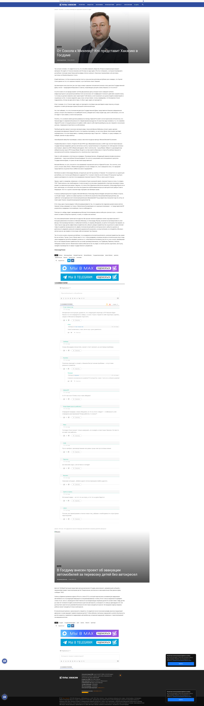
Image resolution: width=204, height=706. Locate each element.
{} (81, 298)
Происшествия (109, 4)
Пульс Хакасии (65, 698)
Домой (56, 9)
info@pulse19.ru (100, 687)
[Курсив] (64, 298)
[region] (183, 696)
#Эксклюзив (128, 4)
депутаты (116, 255)
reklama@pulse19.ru (97, 691)
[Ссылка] (79, 298)
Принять (181, 699)
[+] (83, 298)
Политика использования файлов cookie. (181, 696)
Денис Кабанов (108, 255)
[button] (143, 5)
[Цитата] (75, 298)
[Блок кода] (77, 298)
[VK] (72, 260)
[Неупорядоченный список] (72, 298)
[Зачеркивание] (68, 298)
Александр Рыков (61, 60)
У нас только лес (79, 326)
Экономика (99, 4)
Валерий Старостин (78, 255)
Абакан (60, 255)
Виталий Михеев (87, 255)
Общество (90, 4)
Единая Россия (58, 257)
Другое (118, 4)
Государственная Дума (98, 255)
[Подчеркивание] (66, 298)
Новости (65, 257)
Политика (82, 4)
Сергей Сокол (72, 257)
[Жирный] (61, 298)
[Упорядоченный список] (70, 298)
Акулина (77, 375)
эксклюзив (79, 257)
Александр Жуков (68, 255)
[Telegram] (143, 1)
